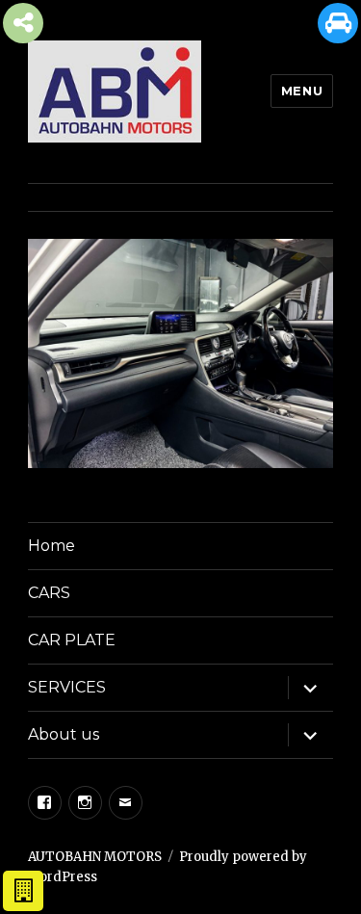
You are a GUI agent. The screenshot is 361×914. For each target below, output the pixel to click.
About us (63, 734)
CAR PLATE (72, 640)
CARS (49, 593)
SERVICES (67, 687)
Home (51, 545)
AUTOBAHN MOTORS (95, 857)
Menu (301, 90)
